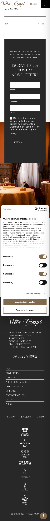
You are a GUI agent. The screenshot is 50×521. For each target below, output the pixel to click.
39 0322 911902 (25, 356)
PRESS (9, 404)
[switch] (43, 265)
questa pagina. (28, 129)
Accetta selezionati (25, 310)
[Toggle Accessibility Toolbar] (43, 516)
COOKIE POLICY (17, 514)
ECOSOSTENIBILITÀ (15, 395)
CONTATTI (11, 377)
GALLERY (10, 399)
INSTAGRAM (11, 417)
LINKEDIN (40, 417)
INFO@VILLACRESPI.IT (20, 341)
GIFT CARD (11, 391)
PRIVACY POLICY (32, 514)
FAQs (8, 368)
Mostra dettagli (33, 293)
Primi (6, 24)
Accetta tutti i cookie (25, 302)
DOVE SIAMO (12, 373)
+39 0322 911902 (17, 338)
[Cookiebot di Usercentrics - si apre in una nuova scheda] (35, 209)
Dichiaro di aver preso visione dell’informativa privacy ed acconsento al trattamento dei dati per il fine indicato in (25, 124)
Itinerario (42, 24)
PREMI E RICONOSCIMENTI (19, 382)
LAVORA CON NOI (14, 386)
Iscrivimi (18, 142)
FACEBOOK (26, 417)
